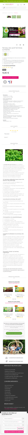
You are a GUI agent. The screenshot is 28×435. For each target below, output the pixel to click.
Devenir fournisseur (9, 398)
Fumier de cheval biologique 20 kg (8, 294)
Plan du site (7, 400)
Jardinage (4, 12)
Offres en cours (8, 387)
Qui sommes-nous (9, 385)
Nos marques (8, 393)
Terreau (16, 12)
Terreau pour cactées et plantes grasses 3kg (8, 315)
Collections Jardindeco (10, 395)
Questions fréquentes (10, 371)
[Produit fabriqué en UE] (5, 82)
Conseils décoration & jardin (11, 397)
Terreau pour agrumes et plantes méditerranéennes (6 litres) (19, 295)
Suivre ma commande (10, 369)
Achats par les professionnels (11, 374)
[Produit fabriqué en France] (10, 82)
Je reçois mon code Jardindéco (14, 333)
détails (3, 415)
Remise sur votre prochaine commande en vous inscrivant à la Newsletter (14, 324)
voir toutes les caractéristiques (9, 65)
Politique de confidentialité (11, 378)
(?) (12, 418)
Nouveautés (7, 392)
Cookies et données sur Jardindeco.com (9, 413)
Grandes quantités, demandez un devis (13, 376)
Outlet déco (7, 390)
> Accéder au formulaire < (10, 408)
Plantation (10, 12)
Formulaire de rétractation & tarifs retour (14, 373)
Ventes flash (7, 388)
